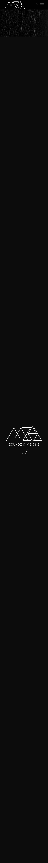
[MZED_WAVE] (20, 4)
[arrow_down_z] (24, 452)
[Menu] (41, 4)
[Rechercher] (35, 4)
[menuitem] (35, 4)
